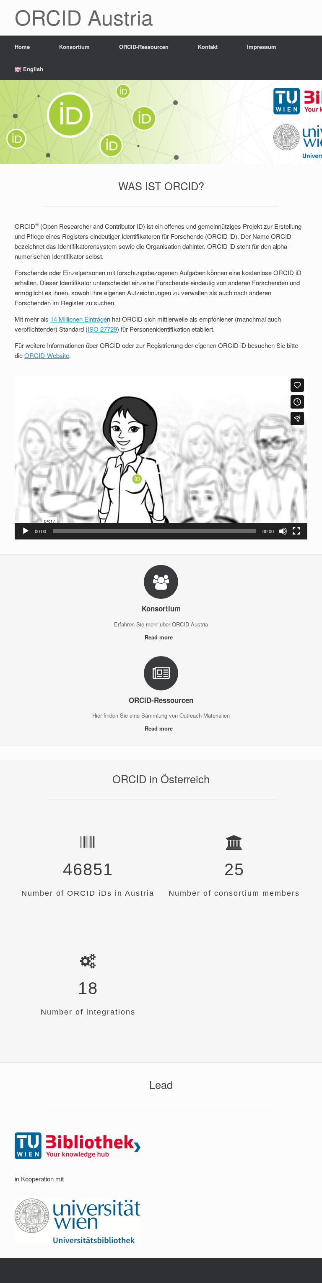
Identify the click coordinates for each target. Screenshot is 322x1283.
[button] (161, 457)
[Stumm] (283, 531)
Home (22, 47)
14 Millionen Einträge (78, 318)
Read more (159, 637)
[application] (161, 457)
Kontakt (208, 47)
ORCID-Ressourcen (144, 47)
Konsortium (74, 47)
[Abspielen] (25, 531)
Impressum (261, 47)
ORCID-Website (46, 355)
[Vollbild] (296, 531)
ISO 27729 (102, 329)
